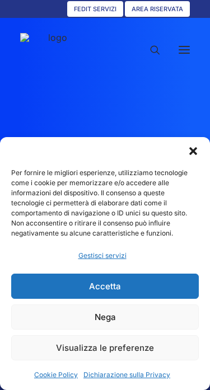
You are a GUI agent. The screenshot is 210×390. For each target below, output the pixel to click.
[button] (193, 151)
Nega (105, 317)
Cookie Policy (56, 374)
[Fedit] (53, 50)
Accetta (105, 286)
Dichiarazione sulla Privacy (126, 374)
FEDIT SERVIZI (95, 9)
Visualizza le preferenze (105, 347)
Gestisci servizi (102, 255)
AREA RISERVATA (157, 9)
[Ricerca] (150, 50)
